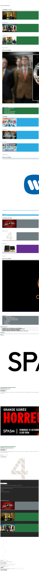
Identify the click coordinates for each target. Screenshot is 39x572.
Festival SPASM (7, 110)
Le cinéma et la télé (6, 7)
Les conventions (7, 320)
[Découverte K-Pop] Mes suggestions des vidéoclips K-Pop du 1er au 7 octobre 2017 (16, 127)
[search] (7, 455)
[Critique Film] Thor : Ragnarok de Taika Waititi (10, 45)
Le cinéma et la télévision (6, 34)
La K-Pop (3, 128)
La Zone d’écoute (7, 324)
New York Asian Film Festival (9, 112)
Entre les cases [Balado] (10, 317)
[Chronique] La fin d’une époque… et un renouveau (11, 228)
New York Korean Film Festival (9, 113)
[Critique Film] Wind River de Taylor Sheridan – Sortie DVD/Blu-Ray (15, 330)
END (2, 230)
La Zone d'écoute (4, 255)
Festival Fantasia (7, 109)
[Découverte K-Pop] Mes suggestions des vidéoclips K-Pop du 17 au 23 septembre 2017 (17, 152)
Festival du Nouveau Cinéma (9, 108)
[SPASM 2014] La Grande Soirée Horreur (7, 447)
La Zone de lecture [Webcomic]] (12, 319)
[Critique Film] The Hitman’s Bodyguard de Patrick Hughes (12, 20)
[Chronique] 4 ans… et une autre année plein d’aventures (12, 241)
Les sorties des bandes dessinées (12, 318)
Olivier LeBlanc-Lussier (5, 105)
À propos (4, 325)
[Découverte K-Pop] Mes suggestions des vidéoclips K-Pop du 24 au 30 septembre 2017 (17, 140)
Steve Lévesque (4, 212)
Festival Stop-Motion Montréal (10, 111)
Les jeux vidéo (4, 314)
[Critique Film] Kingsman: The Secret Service (10, 104)
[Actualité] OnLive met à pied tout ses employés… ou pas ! (12, 312)
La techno (6, 323)
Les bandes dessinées (8, 316)
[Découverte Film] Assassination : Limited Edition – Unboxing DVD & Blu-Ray (15, 253)
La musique (4, 114)
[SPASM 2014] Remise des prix (5, 388)
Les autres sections (6, 216)
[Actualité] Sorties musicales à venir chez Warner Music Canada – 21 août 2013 (16, 211)
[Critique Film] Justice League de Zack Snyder (10, 33)
